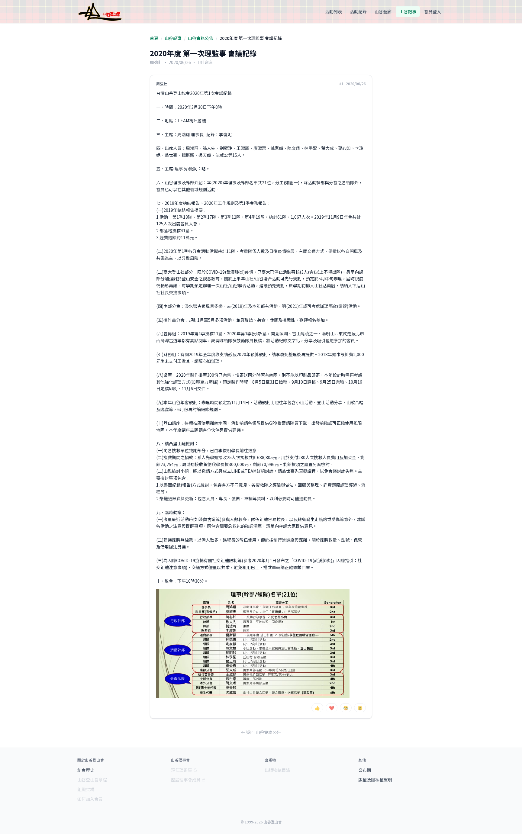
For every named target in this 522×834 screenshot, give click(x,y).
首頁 (154, 38)
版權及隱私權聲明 (375, 780)
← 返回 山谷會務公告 (261, 732)
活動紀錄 (358, 11)
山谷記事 (407, 11)
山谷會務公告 (200, 38)
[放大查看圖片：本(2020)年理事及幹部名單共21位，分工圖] (253, 643)
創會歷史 (85, 770)
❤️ (331, 708)
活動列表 (333, 11)
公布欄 (364, 770)
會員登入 (432, 11)
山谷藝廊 (383, 11)
